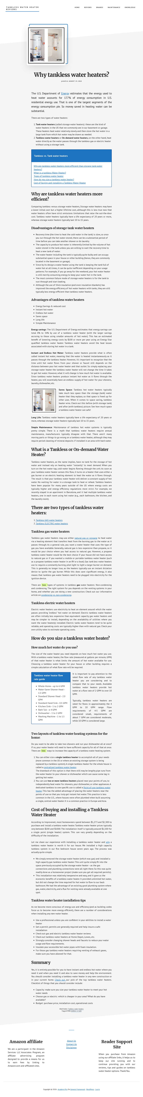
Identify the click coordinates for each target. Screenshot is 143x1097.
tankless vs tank (76, 1011)
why (108, 842)
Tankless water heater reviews (22, 8)
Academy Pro (62, 1089)
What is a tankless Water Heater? (50, 172)
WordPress (90, 1089)
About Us (71, 1040)
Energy (65, 93)
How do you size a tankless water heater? (54, 179)
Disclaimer (71, 1047)
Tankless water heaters (76, 1009)
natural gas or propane (86, 538)
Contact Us (71, 1044)
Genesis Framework (77, 1089)
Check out (60, 979)
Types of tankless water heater (48, 176)
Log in (97, 1089)
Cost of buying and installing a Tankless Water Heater (60, 182)
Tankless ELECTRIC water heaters (52, 523)
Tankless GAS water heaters (49, 520)
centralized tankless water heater (60, 767)
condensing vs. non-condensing (56, 595)
